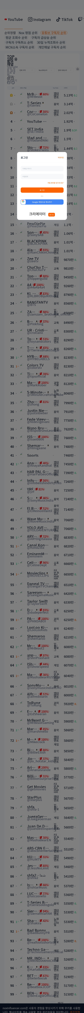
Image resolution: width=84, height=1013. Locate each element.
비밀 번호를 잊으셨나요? (56, 183)
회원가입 (61, 157)
